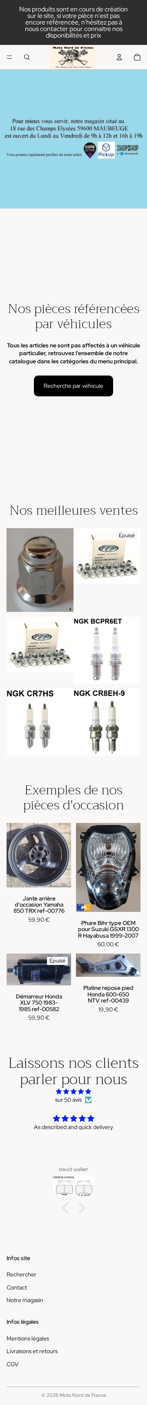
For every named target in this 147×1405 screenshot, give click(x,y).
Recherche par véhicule (73, 385)
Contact (17, 1287)
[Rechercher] (27, 57)
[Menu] (9, 57)
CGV (13, 1363)
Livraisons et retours (32, 1351)
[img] (73, 1091)
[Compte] (119, 57)
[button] (67, 1207)
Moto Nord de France (83, 1395)
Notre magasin (25, 1300)
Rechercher (21, 1274)
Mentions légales (28, 1338)
